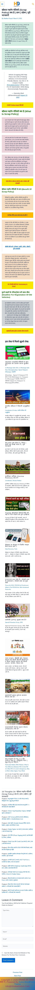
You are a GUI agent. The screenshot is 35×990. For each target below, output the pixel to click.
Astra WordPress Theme (24, 983)
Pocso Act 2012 (9, 585)
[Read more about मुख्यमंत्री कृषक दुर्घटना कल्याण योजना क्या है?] (17, 686)
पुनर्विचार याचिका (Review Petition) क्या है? (14, 477)
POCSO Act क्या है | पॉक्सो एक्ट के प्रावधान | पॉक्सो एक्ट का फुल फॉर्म (17, 581)
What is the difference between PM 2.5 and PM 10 (17, 767)
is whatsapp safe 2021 (11, 367)
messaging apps (13, 370)
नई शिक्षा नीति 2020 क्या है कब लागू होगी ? (17, 215)
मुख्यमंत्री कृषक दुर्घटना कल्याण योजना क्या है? (16, 696)
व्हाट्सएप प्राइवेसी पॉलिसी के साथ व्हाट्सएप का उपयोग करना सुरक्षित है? (17, 363)
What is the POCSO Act (12, 587)
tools (15, 549)
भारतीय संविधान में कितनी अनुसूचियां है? (17, 407)
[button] (33, 4)
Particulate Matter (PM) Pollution (14, 764)
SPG (21, 622)
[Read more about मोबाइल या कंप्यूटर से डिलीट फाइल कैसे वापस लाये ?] (17, 535)
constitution (8, 480)
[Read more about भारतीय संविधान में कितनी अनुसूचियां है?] (17, 397)
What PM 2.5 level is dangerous (16, 769)
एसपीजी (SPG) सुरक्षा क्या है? (15, 620)
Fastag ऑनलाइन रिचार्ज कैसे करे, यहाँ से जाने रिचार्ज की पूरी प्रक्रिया (17, 513)
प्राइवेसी (13, 372)
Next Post (17, 976)
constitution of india (11, 410)
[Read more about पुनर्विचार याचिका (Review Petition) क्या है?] (17, 467)
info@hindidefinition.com (17, 986)
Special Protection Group (12, 622)
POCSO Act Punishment (21, 585)
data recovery (9, 549)
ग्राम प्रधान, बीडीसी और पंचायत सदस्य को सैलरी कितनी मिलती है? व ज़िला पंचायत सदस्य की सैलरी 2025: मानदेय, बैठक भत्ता (16, 660)
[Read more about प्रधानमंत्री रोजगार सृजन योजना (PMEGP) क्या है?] (17, 717)
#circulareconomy (13, 85)
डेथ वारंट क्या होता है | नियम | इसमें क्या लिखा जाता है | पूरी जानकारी (15, 444)
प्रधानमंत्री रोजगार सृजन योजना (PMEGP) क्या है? (16, 728)
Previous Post (17, 972)
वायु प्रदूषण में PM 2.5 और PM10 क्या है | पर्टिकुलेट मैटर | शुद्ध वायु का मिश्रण (16, 760)
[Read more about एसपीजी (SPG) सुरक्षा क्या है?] (17, 610)
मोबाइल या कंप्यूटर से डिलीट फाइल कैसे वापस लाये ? (17, 545)
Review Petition (17, 480)
